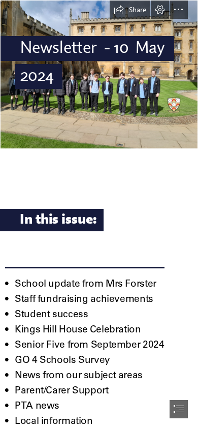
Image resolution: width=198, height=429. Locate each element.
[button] (130, 10)
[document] (99, 214)
